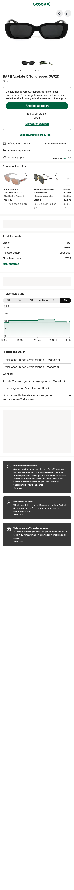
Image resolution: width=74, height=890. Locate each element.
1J (54, 300)
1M (8, 300)
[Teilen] (67, 13)
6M (31, 300)
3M (20, 300)
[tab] (28, 63)
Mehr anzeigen (11, 264)
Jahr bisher (42, 300)
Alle (65, 300)
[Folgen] (26, 174)
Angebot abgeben (37, 106)
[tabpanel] (36, 31)
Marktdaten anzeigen (37, 123)
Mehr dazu (40, 487)
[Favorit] (59, 13)
